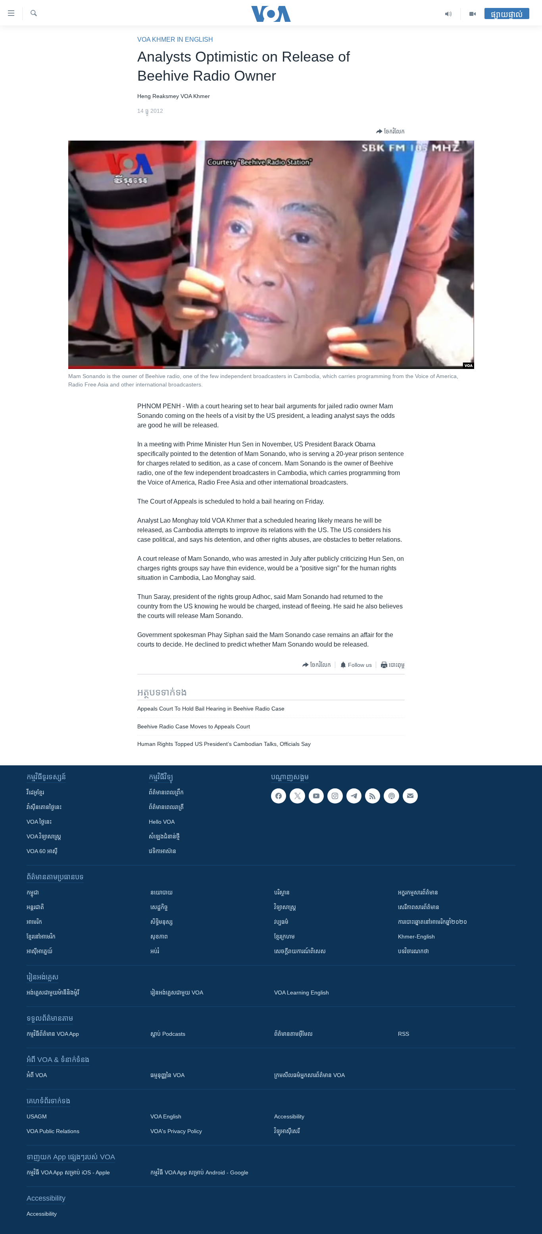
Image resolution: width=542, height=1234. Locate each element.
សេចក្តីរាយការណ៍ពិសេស (300, 951)
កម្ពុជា (33, 892)
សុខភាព (159, 936)
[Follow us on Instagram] (334, 795)
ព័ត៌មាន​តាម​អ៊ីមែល (293, 1034)
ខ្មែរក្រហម (284, 936)
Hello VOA (162, 822)
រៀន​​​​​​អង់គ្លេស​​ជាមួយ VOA (176, 992)
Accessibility (289, 1116)
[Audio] (448, 14)
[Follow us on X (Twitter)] (297, 795)
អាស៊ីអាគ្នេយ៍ (39, 951)
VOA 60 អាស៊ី (42, 851)
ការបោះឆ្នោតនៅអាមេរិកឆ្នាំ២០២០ (432, 922)
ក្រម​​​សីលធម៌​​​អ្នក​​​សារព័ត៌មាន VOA (309, 1075)
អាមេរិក (34, 922)
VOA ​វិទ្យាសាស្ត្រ (44, 836)
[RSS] (372, 795)
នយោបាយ (161, 892)
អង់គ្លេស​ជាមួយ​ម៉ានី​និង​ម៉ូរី (53, 992)
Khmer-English (416, 936)
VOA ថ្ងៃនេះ (39, 822)
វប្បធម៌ (281, 922)
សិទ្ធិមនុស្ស (161, 922)
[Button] (390, 131)
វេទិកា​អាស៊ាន (162, 851)
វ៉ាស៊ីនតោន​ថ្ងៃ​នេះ (44, 807)
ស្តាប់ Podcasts (167, 1034)
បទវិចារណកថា (413, 951)
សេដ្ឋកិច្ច (159, 907)
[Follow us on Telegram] (353, 795)
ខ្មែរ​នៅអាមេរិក (41, 936)
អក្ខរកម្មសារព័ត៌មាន (418, 892)
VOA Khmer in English (175, 39)
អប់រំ (154, 951)
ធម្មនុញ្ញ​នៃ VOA (167, 1075)
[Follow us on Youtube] (316, 795)
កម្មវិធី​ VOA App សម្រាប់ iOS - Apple (68, 1172)
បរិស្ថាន (282, 892)
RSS (403, 1034)
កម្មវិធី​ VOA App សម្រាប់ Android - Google (199, 1172)
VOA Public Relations (53, 1131)
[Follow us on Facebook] (278, 795)
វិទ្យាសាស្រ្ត (285, 907)
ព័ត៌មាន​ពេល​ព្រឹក (166, 792)
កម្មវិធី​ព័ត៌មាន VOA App (53, 1034)
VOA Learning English (301, 992)
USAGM (37, 1116)
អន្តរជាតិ (35, 907)
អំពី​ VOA (37, 1075)
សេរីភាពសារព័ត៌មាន (418, 907)
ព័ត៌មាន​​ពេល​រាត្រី (166, 807)
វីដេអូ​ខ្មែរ (35, 792)
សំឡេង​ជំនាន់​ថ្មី (164, 836)
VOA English (165, 1116)
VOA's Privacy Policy (176, 1131)
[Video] (472, 14)
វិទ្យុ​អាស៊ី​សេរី (287, 1131)
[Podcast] (391, 795)
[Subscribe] (410, 795)
